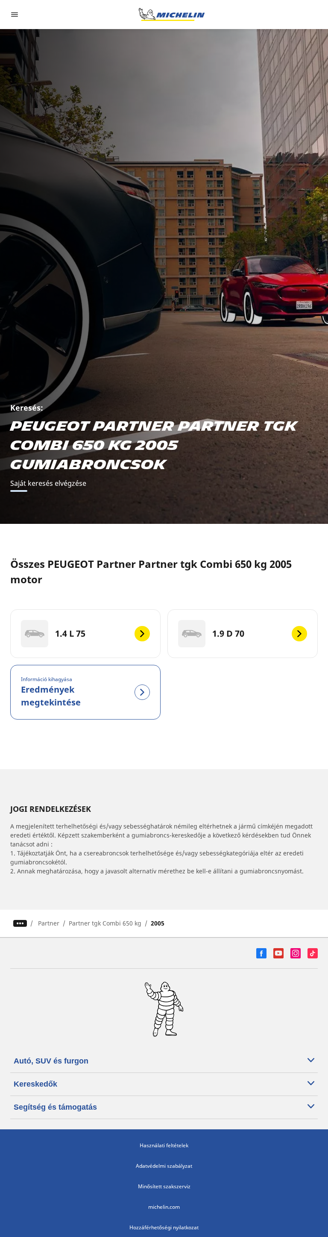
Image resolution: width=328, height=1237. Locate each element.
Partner (48, 923)
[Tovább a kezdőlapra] (172, 14)
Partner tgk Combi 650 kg (105, 923)
